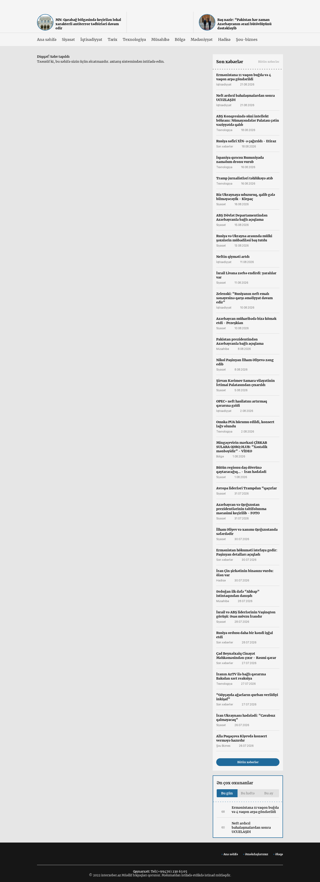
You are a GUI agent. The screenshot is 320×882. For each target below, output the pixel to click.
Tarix (113, 39)
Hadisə (224, 39)
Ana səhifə (46, 39)
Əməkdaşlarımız (256, 854)
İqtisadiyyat (91, 39)
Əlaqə (279, 854)
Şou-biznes (246, 39)
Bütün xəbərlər (268, 61)
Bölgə (180, 39)
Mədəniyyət (202, 39)
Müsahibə (160, 39)
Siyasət (68, 39)
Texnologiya (134, 39)
